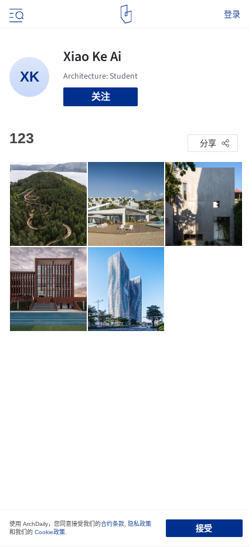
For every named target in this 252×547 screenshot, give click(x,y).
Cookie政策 (50, 532)
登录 (232, 14)
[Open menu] (15, 14)
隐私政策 (139, 524)
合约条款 (112, 524)
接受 (204, 528)
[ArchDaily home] (126, 14)
